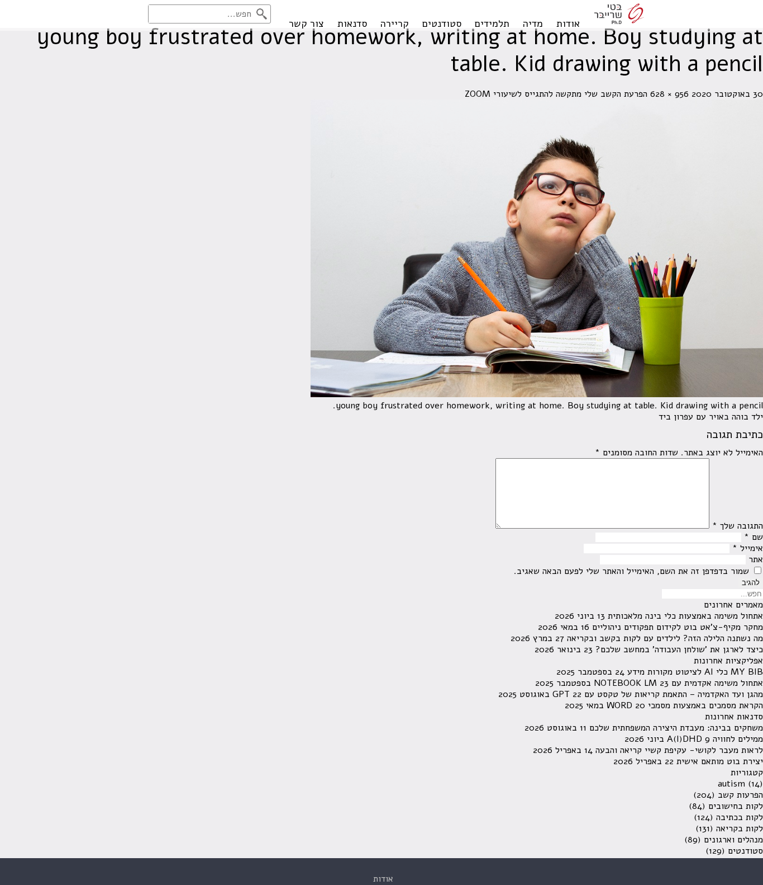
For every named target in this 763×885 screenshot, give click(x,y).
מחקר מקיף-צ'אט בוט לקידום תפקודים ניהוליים (677, 627)
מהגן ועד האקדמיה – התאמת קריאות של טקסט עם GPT (657, 694)
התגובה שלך (737, 526)
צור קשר (306, 23)
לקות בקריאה (739, 828)
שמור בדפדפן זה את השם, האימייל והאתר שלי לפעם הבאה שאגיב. (631, 571)
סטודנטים (441, 23)
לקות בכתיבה (739, 817)
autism (731, 784)
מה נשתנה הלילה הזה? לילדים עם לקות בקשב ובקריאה (665, 638)
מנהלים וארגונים (733, 840)
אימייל (747, 548)
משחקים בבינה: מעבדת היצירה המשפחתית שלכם (676, 728)
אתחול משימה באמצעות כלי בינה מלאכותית (685, 616)
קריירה (394, 23)
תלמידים (492, 23)
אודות (568, 23)
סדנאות (352, 23)
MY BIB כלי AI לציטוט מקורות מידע (695, 672)
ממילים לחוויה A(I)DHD (715, 739)
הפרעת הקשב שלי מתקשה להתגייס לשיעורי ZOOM (556, 94)
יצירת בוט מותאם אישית (719, 761)
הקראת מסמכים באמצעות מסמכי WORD (685, 705)
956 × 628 (669, 94)
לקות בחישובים (735, 806)
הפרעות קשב (740, 795)
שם (753, 537)
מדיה (533, 23)
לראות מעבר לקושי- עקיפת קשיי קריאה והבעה (679, 750)
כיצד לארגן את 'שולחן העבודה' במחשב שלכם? (679, 649)
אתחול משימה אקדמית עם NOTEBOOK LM (678, 683)
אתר (755, 559)
